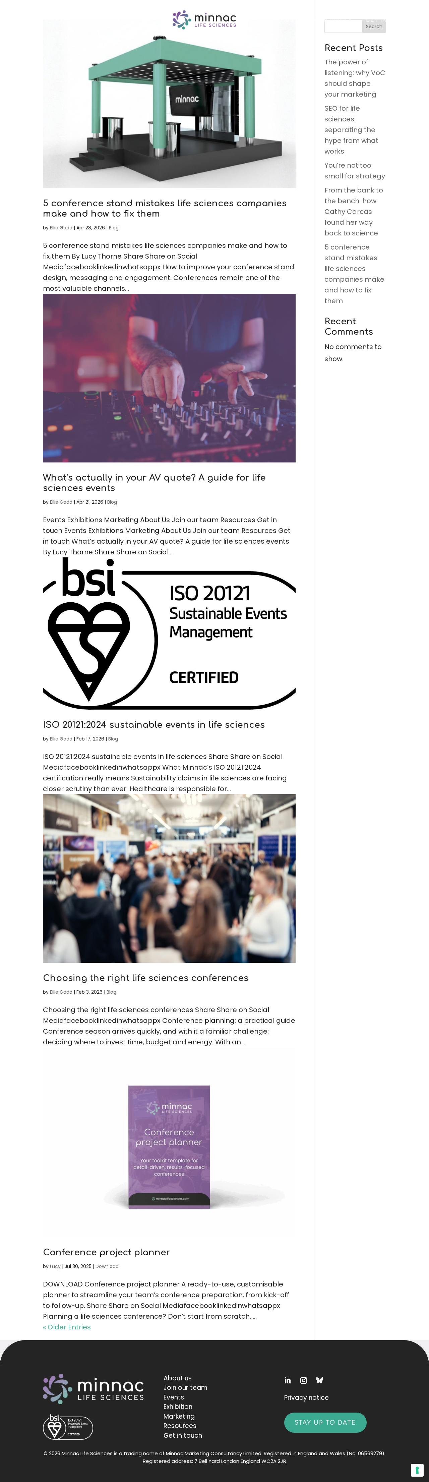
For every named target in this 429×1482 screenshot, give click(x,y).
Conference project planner (106, 1252)
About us (178, 1378)
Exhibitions (76, 20)
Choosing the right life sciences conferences (145, 978)
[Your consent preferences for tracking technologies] (417, 1470)
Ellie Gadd (61, 227)
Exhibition (178, 1406)
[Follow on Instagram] (307, 1380)
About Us (277, 20)
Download (107, 1266)
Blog (114, 227)
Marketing (128, 20)
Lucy (55, 1266)
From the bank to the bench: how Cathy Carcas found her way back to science (353, 211)
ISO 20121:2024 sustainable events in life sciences (154, 725)
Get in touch (389, 20)
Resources (333, 20)
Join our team (185, 1387)
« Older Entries (67, 1327)
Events (30, 20)
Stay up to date (325, 1423)
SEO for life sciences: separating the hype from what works (351, 130)
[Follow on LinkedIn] (291, 1380)
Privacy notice (306, 1397)
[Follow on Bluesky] (323, 1380)
